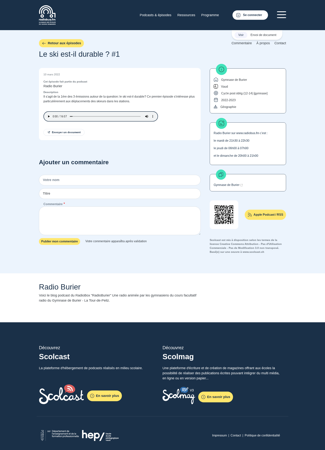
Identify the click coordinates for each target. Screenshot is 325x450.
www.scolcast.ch (253, 251)
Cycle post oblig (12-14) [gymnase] (244, 93)
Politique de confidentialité (262, 435)
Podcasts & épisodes (155, 15)
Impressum (219, 435)
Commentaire (242, 43)
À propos (263, 43)
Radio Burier (52, 86)
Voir (241, 35)
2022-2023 (228, 100)
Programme (210, 15)
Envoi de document (263, 35)
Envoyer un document (66, 132)
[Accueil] (47, 7)
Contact (280, 43)
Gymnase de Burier (234, 79)
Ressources (186, 15)
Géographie (228, 106)
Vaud (224, 86)
